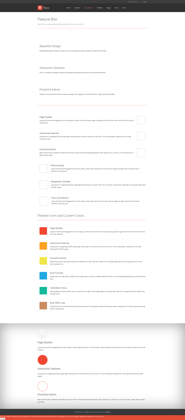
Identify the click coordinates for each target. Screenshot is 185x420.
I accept (2, 419)
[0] (145, 7)
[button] (143, 1)
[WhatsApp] (58, 2)
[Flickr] (53, 2)
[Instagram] (43, 2)
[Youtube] (48, 2)
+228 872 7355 (132, 2)
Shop (124, 8)
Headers (77, 8)
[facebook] (38, 2)
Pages (108, 8)
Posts (117, 8)
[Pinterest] (46, 2)
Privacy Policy (98, 416)
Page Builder (88, 8)
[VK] (56, 2)
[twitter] (41, 2)
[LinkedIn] (51, 2)
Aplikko (108, 412)
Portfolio (100, 8)
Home (68, 8)
